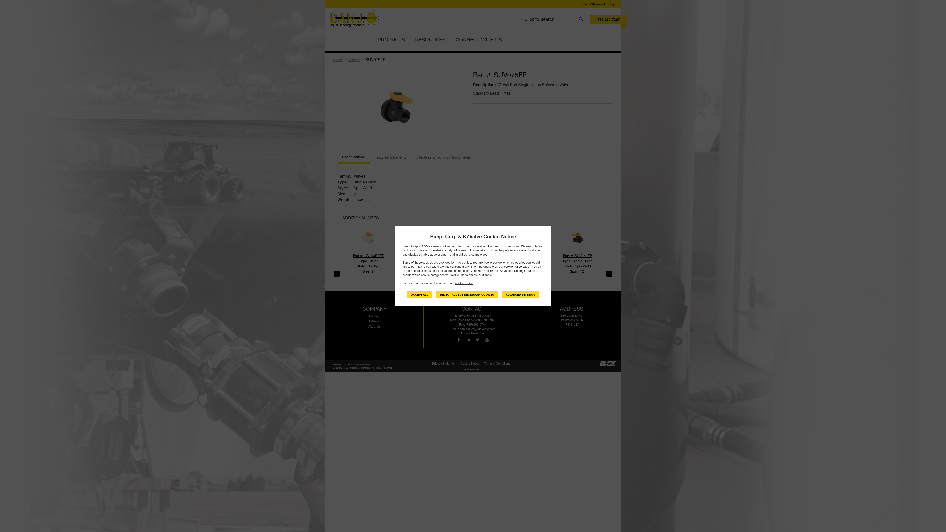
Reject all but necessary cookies (467, 294)
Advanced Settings (520, 294)
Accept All (419, 294)
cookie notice (513, 266)
